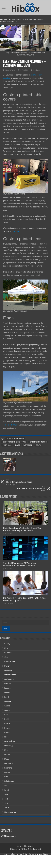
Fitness (7, 692)
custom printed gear (15, 439)
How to (7, 732)
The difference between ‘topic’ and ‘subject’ (19, 482)
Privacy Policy (9, 854)
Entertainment (10, 675)
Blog (6, 648)
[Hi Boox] (26, 7)
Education (8, 670)
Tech (6, 799)
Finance (7, 688)
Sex (5, 786)
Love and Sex (9, 741)
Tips (6, 803)
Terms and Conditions (38, 854)
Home (4, 19)
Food (6, 697)
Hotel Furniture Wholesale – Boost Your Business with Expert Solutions (22, 529)
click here (15, 231)
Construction (9, 661)
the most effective (12, 425)
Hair (6, 715)
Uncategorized (10, 812)
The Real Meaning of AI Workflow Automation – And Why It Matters (19, 564)
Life (5, 737)
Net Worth (8, 763)
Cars (6, 657)
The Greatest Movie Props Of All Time (31, 488)
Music (6, 759)
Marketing (8, 746)
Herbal (7, 723)
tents (38, 445)
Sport (6, 790)
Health (6, 719)
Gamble (7, 701)
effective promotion (38, 442)
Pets (6, 777)
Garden (7, 710)
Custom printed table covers (14, 442)
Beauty (7, 644)
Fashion (7, 684)
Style (6, 794)
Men (6, 750)
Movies (7, 754)
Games (7, 706)
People (7, 772)
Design (7, 666)
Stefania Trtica (10, 70)
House (6, 728)
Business (12, 19)
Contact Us (22, 854)
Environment (9, 679)
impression (28, 445)
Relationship (9, 781)
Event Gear (7, 445)
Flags (17, 445)
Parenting (8, 768)
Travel (6, 808)
